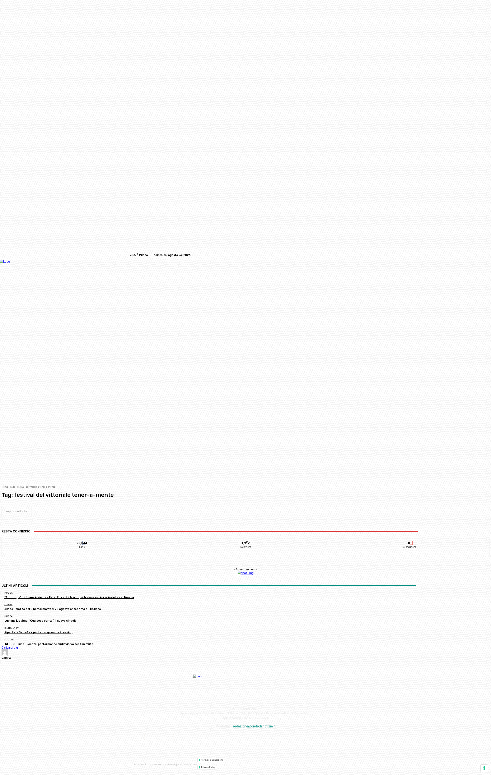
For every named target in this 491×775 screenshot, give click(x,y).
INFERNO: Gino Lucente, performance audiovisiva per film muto (48, 644)
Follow (245, 540)
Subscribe (409, 540)
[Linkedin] (350, 255)
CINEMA (8, 605)
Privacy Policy (208, 767)
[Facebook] (335, 255)
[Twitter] (358, 255)
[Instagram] (342, 255)
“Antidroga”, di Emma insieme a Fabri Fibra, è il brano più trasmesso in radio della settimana (69, 597)
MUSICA (8, 593)
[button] (357, 442)
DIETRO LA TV (11, 628)
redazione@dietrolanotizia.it (254, 726)
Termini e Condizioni (212, 760)
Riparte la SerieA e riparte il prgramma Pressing (38, 632)
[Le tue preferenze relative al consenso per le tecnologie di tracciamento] (484, 768)
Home (5, 486)
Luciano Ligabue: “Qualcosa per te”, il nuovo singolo (40, 620)
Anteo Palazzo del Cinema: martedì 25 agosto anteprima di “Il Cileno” (53, 609)
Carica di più (10, 647)
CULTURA (9, 640)
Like (82, 540)
